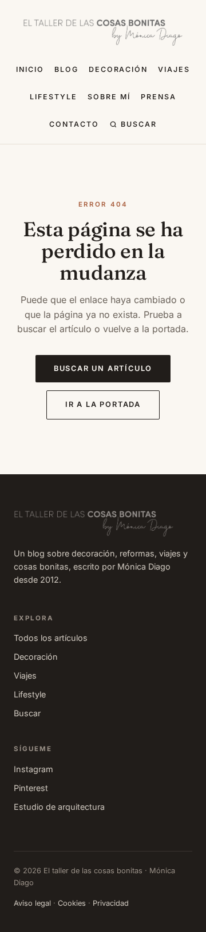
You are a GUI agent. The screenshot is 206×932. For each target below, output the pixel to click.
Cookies (72, 903)
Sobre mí (109, 96)
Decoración (118, 69)
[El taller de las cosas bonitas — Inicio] (103, 32)
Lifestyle (53, 96)
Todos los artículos (51, 638)
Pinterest (31, 788)
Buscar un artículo (103, 368)
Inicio (30, 69)
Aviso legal (32, 903)
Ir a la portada (103, 404)
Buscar (139, 124)
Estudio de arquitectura (59, 807)
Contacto (74, 124)
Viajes (174, 69)
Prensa (158, 96)
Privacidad (111, 903)
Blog (66, 69)
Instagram (33, 769)
